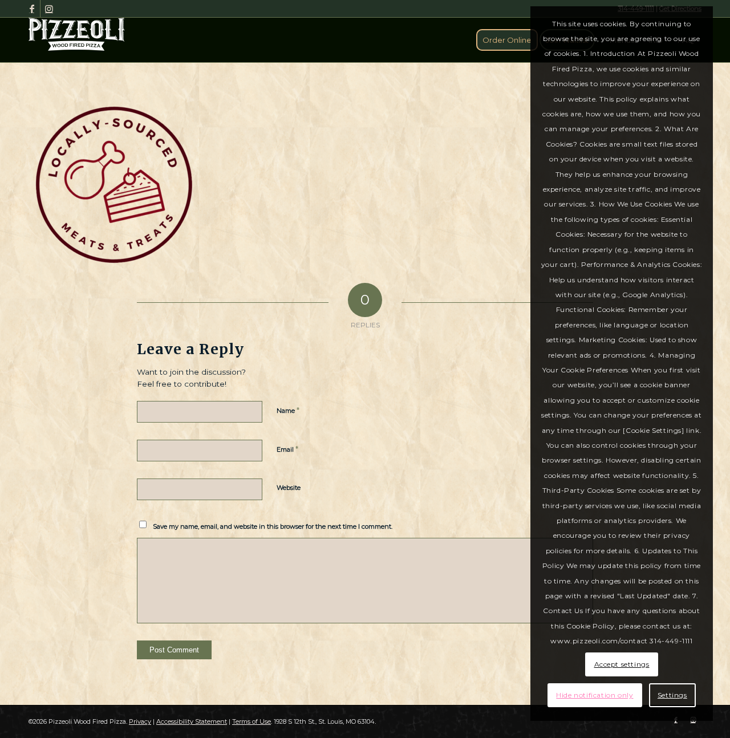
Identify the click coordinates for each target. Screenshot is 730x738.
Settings (672, 695)
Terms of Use (251, 721)
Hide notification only (594, 695)
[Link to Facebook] (31, 8)
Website (289, 488)
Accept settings (622, 664)
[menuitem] (507, 40)
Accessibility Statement (191, 721)
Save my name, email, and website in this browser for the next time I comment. (272, 526)
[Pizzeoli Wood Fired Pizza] (77, 34)
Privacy (140, 721)
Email (287, 448)
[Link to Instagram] (49, 8)
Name (288, 410)
